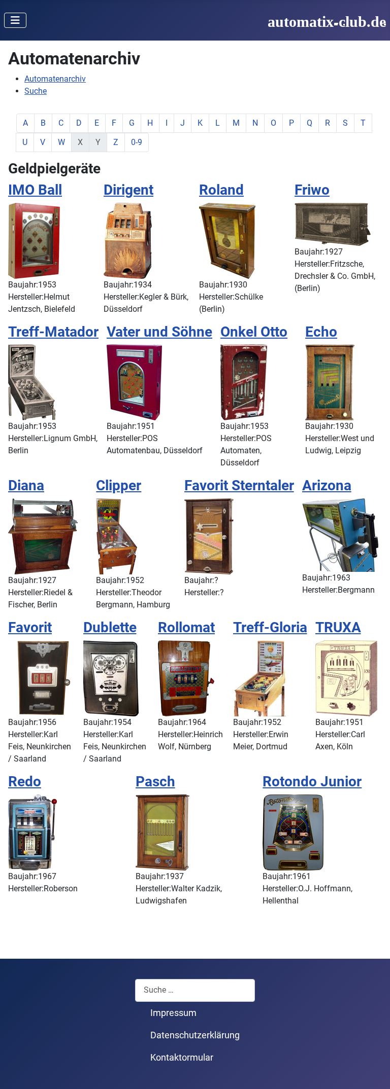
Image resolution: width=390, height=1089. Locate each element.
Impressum (173, 1013)
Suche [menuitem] (35, 91)
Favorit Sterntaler (239, 485)
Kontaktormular (181, 1057)
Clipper (118, 485)
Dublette (110, 627)
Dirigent (128, 189)
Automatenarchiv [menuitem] (55, 79)
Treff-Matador (53, 331)
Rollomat (186, 627)
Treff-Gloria (270, 627)
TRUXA (338, 627)
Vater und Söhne (159, 331)
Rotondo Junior (312, 781)
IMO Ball (35, 189)
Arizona (326, 485)
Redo (24, 781)
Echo (321, 331)
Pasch (155, 781)
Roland (221, 189)
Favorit (30, 627)
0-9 (136, 142)
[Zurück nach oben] (372, 1070)
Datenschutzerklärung (195, 1035)
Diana (26, 485)
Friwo (312, 189)
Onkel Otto (253, 331)
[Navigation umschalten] (15, 20)
